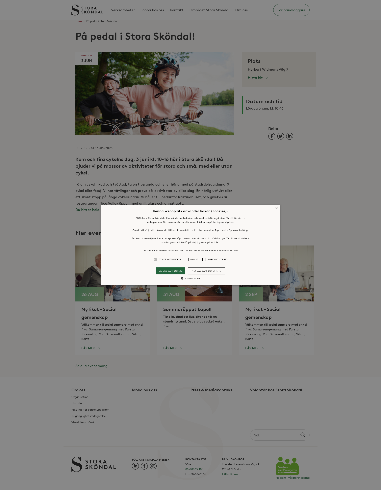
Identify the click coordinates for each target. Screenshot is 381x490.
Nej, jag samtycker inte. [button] (207, 270)
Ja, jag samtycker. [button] (170, 270)
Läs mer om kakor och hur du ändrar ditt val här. (212, 250)
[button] (190, 245)
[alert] (190, 245)
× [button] (276, 208)
